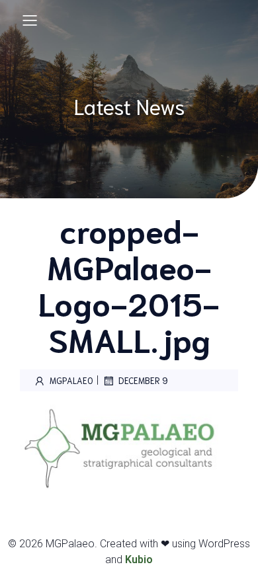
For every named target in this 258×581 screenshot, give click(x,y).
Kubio (139, 559)
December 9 (143, 380)
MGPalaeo (71, 380)
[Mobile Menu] (30, 20)
